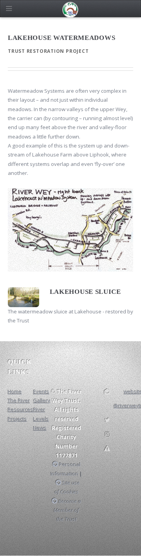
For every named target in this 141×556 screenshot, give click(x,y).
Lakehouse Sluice (85, 291)
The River (19, 400)
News (40, 428)
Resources (20, 409)
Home (15, 391)
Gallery (42, 400)
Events (41, 391)
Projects (17, 419)
